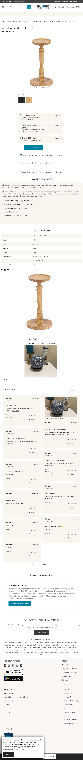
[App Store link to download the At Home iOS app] (13, 672)
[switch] (24, 163)
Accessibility (68, 704)
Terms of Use (68, 716)
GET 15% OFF (49, 757)
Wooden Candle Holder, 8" (17, 28)
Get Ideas (7, 704)
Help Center (68, 693)
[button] (43, 6)
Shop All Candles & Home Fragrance (44, 21)
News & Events (67, 676)
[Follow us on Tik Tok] (9, 666)
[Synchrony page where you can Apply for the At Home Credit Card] (8, 736)
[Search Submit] (29, 7)
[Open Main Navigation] (2, 7)
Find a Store (66, 684)
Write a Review (11, 390)
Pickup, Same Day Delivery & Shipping (17, 697)
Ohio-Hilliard (28, 119)
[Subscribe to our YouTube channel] (21, 666)
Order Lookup (8, 693)
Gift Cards (7, 708)
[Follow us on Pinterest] (17, 666)
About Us (65, 665)
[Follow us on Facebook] (5, 666)
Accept (8, 754)
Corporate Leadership (70, 672)
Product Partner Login (71, 701)
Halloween (13, 1)
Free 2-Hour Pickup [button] (19, 1)
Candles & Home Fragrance (22, 21)
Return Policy (8, 701)
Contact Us (67, 697)
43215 (38, 132)
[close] (41, 740)
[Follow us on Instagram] (13, 666)
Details (61, 155)
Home (3, 21)
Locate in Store (53, 163)
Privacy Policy (68, 723)
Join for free (41, 632)
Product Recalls (69, 712)
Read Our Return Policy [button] (19, 604)
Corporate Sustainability (70, 669)
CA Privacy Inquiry (70, 720)
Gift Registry (8, 712)
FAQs (65, 708)
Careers (65, 680)
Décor (9, 21)
